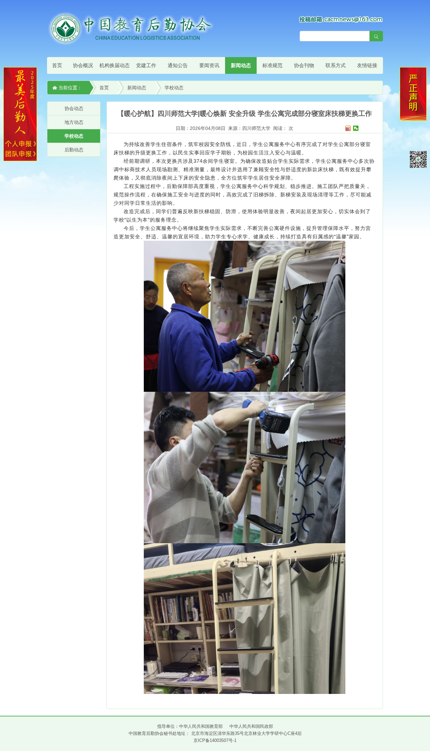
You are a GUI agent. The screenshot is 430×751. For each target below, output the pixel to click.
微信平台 (418, 159)
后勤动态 (73, 149)
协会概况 (83, 65)
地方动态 (73, 122)
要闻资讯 (209, 65)
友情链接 (367, 65)
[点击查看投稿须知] (341, 19)
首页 (57, 65)
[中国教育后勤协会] (131, 28)
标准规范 (272, 65)
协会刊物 (304, 65)
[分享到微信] (356, 128)
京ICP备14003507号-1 (215, 740)
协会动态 (73, 108)
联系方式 (336, 65)
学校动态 (174, 87)
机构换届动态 (114, 65)
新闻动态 (241, 65)
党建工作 (146, 65)
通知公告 (178, 65)
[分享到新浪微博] (348, 128)
